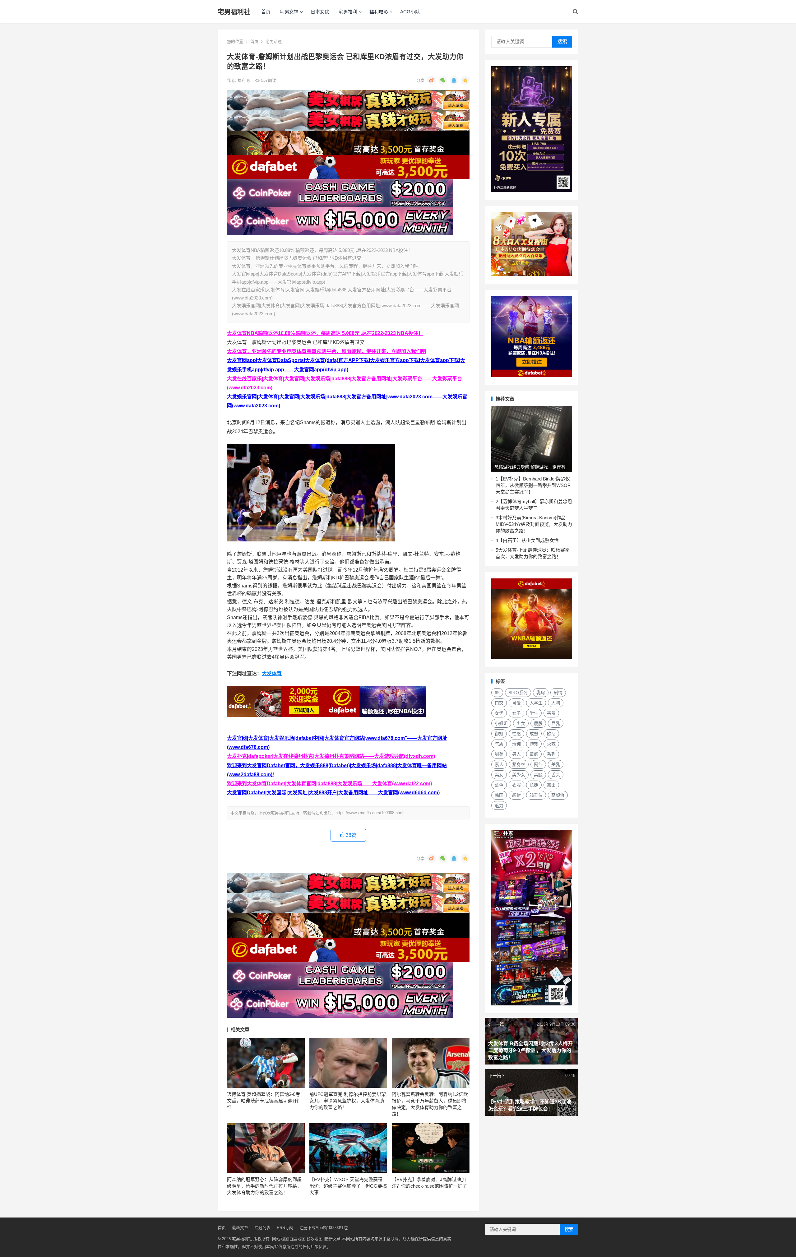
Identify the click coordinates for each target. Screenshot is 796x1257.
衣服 (516, 784)
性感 (516, 733)
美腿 (538, 774)
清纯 (516, 743)
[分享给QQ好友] (454, 80)
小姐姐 (501, 723)
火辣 (551, 743)
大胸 (555, 702)
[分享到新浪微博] (431, 80)
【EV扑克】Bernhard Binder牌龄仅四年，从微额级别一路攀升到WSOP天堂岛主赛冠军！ (533, 485)
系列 (551, 754)
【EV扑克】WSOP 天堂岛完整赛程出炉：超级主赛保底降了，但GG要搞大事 (348, 1186)
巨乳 (555, 723)
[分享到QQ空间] (465, 80)
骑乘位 (536, 795)
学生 (534, 713)
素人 (499, 764)
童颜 (534, 754)
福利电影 (378, 11)
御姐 (499, 733)
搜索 (562, 41)
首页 (266, 11)
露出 (551, 784)
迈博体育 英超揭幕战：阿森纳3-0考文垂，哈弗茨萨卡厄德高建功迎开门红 (264, 1101)
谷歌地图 (314, 1238)
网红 (538, 764)
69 (497, 692)
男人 (516, 754)
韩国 (499, 795)
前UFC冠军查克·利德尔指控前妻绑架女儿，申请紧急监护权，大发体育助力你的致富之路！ (347, 1101)
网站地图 (280, 1238)
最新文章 (240, 1227)
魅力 (499, 805)
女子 (516, 713)
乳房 (540, 692)
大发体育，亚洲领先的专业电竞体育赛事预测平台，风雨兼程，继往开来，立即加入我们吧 (326, 351)
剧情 (558, 692)
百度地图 (297, 1238)
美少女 (518, 774)
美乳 (555, 764)
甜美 (499, 754)
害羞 (551, 713)
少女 (520, 723)
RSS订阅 (285, 1227)
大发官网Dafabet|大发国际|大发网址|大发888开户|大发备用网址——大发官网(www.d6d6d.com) (333, 792)
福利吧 (244, 80)
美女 (499, 774)
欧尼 (551, 733)
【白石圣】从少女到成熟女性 (528, 540)
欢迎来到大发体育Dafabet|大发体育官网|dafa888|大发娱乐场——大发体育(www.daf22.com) (329, 783)
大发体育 (272, 673)
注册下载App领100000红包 (323, 1227)
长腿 (534, 784)
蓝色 (499, 784)
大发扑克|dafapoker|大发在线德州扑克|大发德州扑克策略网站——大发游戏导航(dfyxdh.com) (331, 756)
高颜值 (557, 795)
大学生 (536, 702)
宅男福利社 (234, 11)
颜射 (516, 795)
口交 (499, 702)
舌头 (555, 774)
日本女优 (320, 11)
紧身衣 (518, 764)
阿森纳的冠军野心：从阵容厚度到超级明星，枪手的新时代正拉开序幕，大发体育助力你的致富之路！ (264, 1186)
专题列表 (262, 1227)
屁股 (538, 723)
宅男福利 (348, 11)
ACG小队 (410, 11)
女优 (499, 713)
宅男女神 (289, 11)
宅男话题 (274, 41)
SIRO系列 (518, 692)
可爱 (516, 702)
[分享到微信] (442, 80)
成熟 (534, 733)
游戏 (534, 743)
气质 (499, 743)
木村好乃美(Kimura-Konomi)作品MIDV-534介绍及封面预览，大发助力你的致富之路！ (534, 524)
